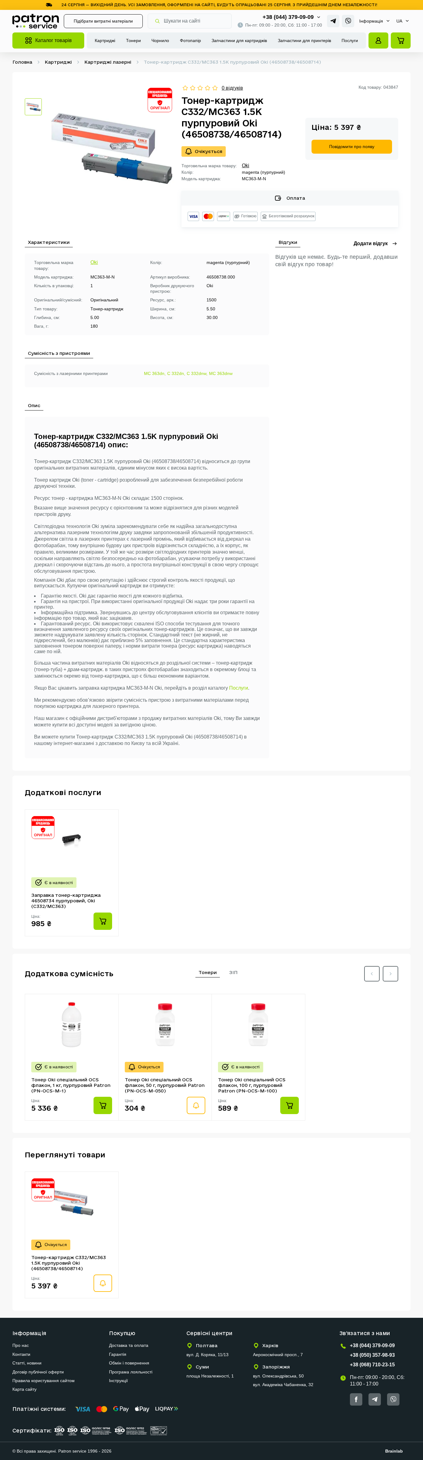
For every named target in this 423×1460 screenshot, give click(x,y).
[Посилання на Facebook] (356, 1399)
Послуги (350, 40)
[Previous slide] (372, 973)
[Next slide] (390, 973)
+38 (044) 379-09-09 (288, 17)
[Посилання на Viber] (348, 21)
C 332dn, (176, 373)
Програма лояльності (130, 1371)
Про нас (20, 1345)
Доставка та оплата (128, 1345)
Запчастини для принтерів (304, 40)
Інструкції (118, 1380)
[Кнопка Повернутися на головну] (35, 21)
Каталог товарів (53, 40)
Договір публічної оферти (38, 1371)
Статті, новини (26, 1362)
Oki (245, 165)
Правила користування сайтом (43, 1380)
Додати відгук (371, 243)
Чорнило (160, 40)
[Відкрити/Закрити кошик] (401, 40)
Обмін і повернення (129, 1362)
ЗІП (233, 972)
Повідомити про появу (351, 146)
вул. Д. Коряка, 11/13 (207, 1354)
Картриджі (105, 40)
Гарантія (117, 1354)
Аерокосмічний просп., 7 (278, 1354)
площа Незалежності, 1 (210, 1375)
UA (399, 21)
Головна (22, 62)
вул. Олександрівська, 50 (278, 1375)
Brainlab (394, 1451)
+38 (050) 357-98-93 (372, 1355)
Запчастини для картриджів (239, 40)
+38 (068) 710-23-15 (372, 1364)
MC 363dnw (221, 373)
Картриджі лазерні (107, 62)
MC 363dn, (155, 373)
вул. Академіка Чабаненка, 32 (283, 1384)
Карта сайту (24, 1389)
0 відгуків (232, 88)
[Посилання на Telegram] (333, 21)
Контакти (21, 1354)
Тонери (133, 40)
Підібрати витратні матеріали (103, 21)
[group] (111, 147)
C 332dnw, (197, 373)
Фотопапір (190, 40)
